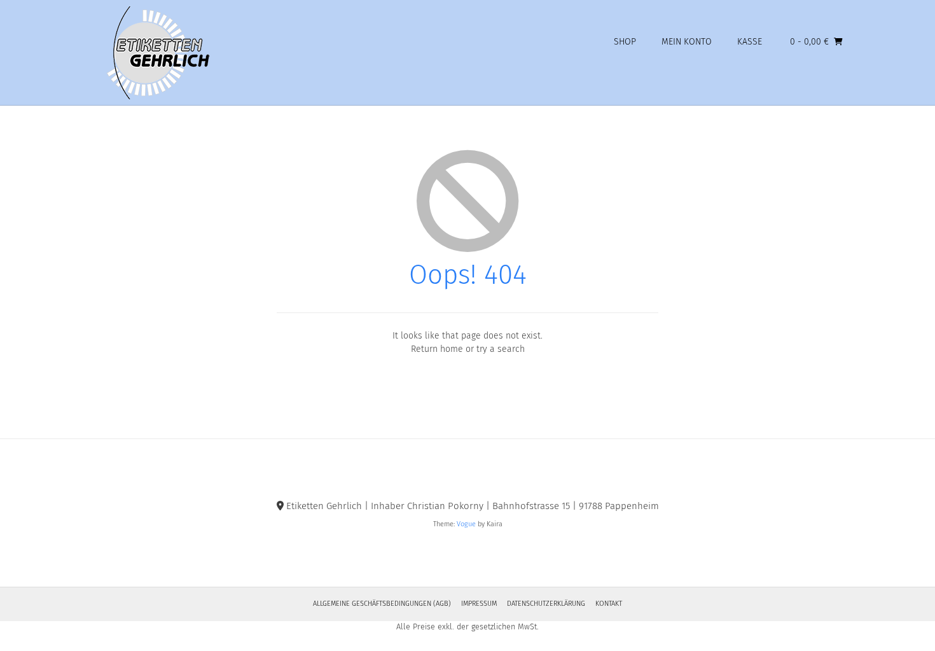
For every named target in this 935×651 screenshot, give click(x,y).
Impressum (479, 603)
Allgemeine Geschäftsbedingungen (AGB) (382, 603)
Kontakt (608, 603)
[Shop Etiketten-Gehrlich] (154, 52)
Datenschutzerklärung (546, 603)
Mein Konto (686, 41)
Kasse (749, 41)
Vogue (466, 524)
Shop (625, 41)
